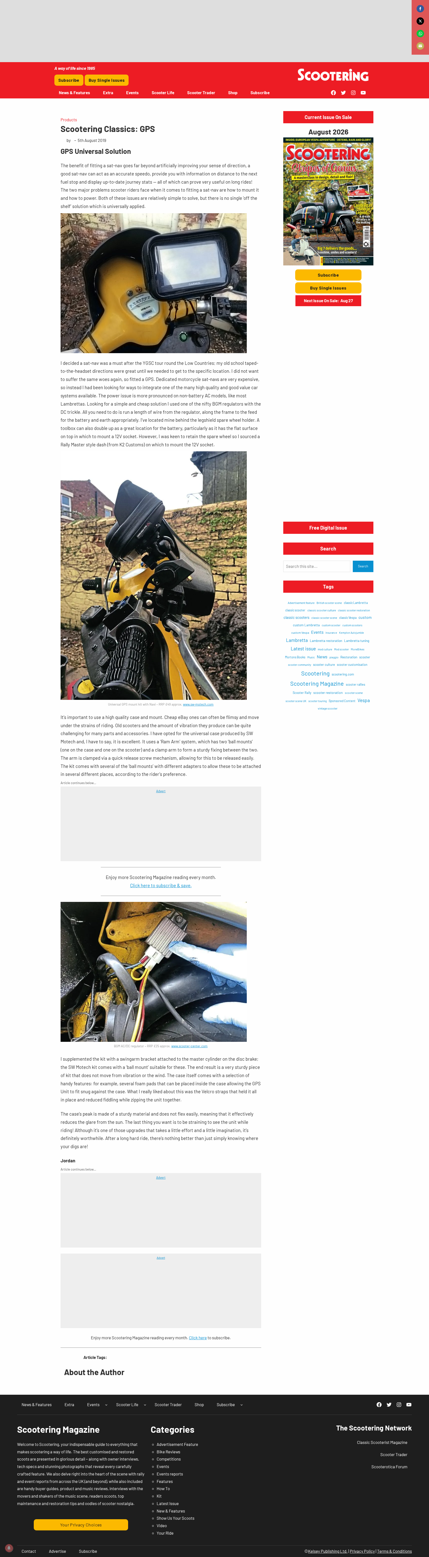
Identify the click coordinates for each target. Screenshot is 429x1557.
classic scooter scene (324, 617)
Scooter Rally (302, 693)
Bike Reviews (168, 1451)
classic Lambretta (356, 602)
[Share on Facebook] (420, 8)
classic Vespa (348, 617)
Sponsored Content (342, 701)
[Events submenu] (106, 1404)
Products (69, 119)
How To (163, 1488)
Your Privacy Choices (81, 1524)
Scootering (315, 673)
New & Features (171, 1510)
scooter (364, 657)
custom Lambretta (306, 625)
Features (165, 1481)
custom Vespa (300, 632)
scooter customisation (352, 664)
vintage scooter (327, 708)
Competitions (169, 1458)
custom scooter (331, 625)
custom (365, 617)
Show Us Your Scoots (175, 1517)
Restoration (348, 657)
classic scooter (295, 610)
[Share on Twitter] (420, 21)
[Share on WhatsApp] (420, 33)
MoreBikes (357, 649)
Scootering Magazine (317, 683)
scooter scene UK (296, 701)
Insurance (331, 632)
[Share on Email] (420, 46)
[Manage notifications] (9, 1548)
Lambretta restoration (326, 640)
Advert (161, 791)
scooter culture (324, 665)
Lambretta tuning (356, 640)
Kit (159, 1495)
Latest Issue (168, 1503)
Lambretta (297, 640)
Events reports (170, 1473)
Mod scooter (341, 649)
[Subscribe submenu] (241, 1404)
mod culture (325, 649)
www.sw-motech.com (198, 704)
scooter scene (354, 692)
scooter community (299, 664)
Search (363, 566)
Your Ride (165, 1532)
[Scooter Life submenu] (145, 1404)
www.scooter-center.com (189, 1046)
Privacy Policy (362, 1551)
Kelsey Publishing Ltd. (328, 1551)
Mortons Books (295, 657)
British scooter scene (329, 602)
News (322, 656)
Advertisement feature (301, 602)
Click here (198, 1337)
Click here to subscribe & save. (161, 885)
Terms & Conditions (394, 1551)
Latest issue (303, 648)
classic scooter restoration (354, 610)
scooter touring (317, 701)
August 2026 (328, 131)
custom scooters (352, 625)
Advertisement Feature (177, 1444)
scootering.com (343, 674)
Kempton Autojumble (351, 632)
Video (162, 1525)
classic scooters (296, 617)
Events (317, 632)
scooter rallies (355, 684)
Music (311, 657)
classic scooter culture (321, 610)
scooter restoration (328, 692)
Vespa (364, 700)
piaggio (333, 657)
